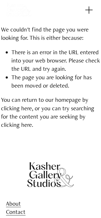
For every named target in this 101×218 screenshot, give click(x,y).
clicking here (16, 108)
